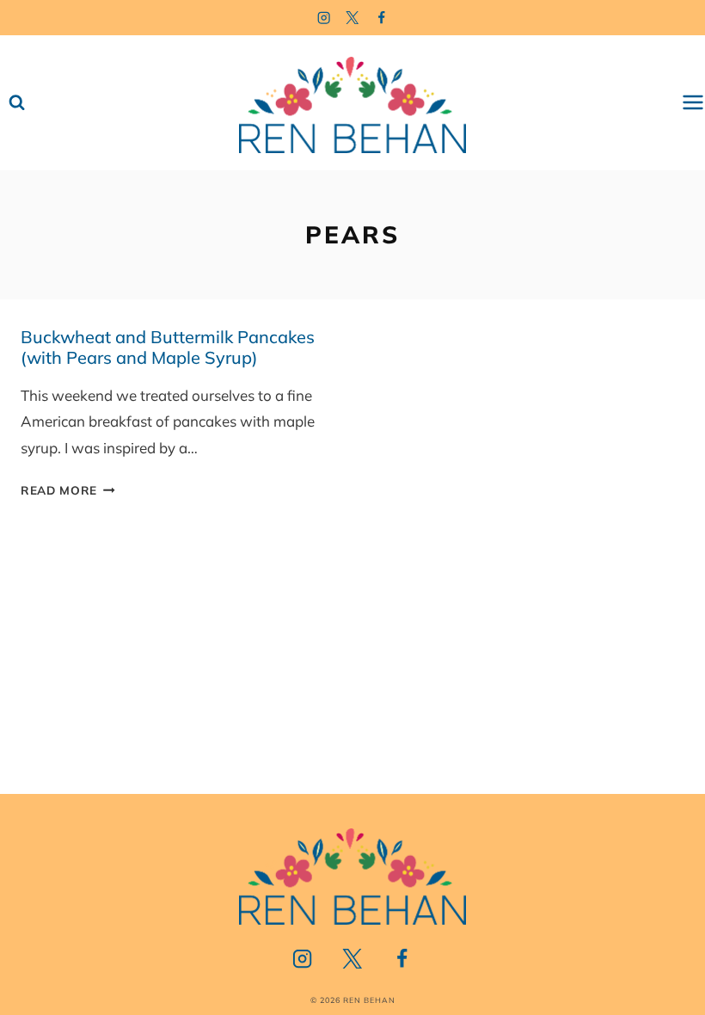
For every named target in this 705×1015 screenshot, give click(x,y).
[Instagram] (323, 17)
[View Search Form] (17, 103)
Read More (68, 490)
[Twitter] (353, 17)
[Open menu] (693, 103)
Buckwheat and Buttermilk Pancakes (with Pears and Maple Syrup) (168, 347)
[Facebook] (382, 17)
